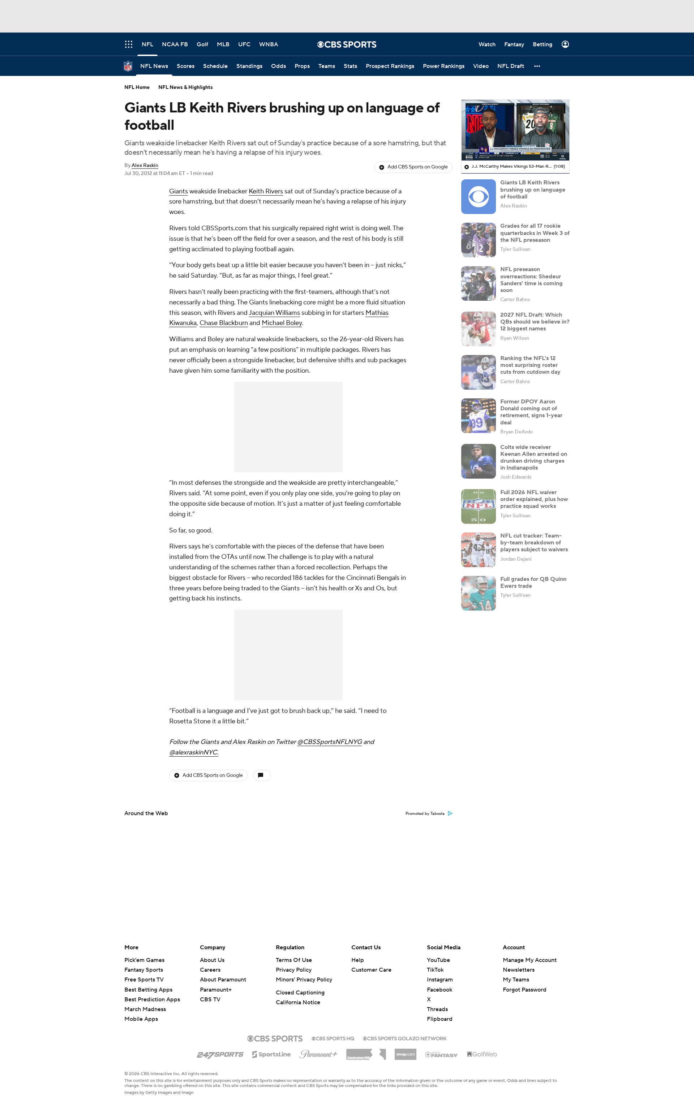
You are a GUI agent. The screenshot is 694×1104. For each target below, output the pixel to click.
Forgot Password (525, 989)
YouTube (438, 960)
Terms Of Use (294, 960)
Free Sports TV (144, 979)
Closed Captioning (300, 992)
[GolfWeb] (482, 1054)
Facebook (439, 989)
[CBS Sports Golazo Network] (405, 1037)
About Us (212, 960)
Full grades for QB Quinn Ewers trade (533, 582)
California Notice (298, 1002)
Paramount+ (216, 989)
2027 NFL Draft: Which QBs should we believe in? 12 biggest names (535, 321)
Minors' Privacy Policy (304, 979)
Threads (437, 1009)
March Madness (145, 1009)
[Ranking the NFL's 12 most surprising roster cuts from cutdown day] (478, 372)
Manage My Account (530, 960)
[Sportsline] (271, 1053)
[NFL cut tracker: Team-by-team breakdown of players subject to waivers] (478, 549)
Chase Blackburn (224, 323)
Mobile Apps (141, 1019)
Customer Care (371, 970)
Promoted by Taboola (425, 813)
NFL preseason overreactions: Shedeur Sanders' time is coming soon (531, 280)
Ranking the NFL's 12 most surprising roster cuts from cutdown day (530, 365)
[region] (515, 130)
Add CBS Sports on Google (417, 167)
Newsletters (519, 970)
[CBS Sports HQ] (333, 1037)
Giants (178, 191)
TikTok (435, 970)
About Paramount (223, 979)
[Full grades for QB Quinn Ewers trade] (478, 593)
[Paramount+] (319, 1052)
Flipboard (440, 1019)
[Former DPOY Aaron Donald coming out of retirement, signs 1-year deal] (478, 415)
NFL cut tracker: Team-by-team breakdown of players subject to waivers (534, 542)
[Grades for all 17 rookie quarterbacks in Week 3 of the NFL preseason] (478, 240)
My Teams (516, 979)
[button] (537, 66)
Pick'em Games (144, 960)
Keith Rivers (266, 191)
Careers (210, 970)
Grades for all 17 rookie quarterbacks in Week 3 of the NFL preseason (535, 232)
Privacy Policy (294, 970)
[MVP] (405, 1051)
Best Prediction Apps (152, 999)
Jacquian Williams (274, 313)
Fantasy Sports (143, 970)
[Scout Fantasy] (441, 1054)
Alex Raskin (145, 165)
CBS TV (210, 999)
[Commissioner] (366, 1051)
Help (357, 960)
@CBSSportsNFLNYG (329, 742)
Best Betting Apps (148, 989)
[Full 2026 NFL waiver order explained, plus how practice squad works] (478, 506)
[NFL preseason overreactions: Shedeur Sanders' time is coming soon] (478, 283)
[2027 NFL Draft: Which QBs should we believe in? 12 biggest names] (478, 329)
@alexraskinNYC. (193, 752)
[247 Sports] (220, 1053)
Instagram (440, 979)
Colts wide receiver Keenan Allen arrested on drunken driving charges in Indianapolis (533, 458)
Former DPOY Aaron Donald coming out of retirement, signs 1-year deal (531, 412)
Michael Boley (282, 323)
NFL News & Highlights (185, 87)
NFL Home (137, 87)
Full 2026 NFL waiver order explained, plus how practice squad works (534, 499)
